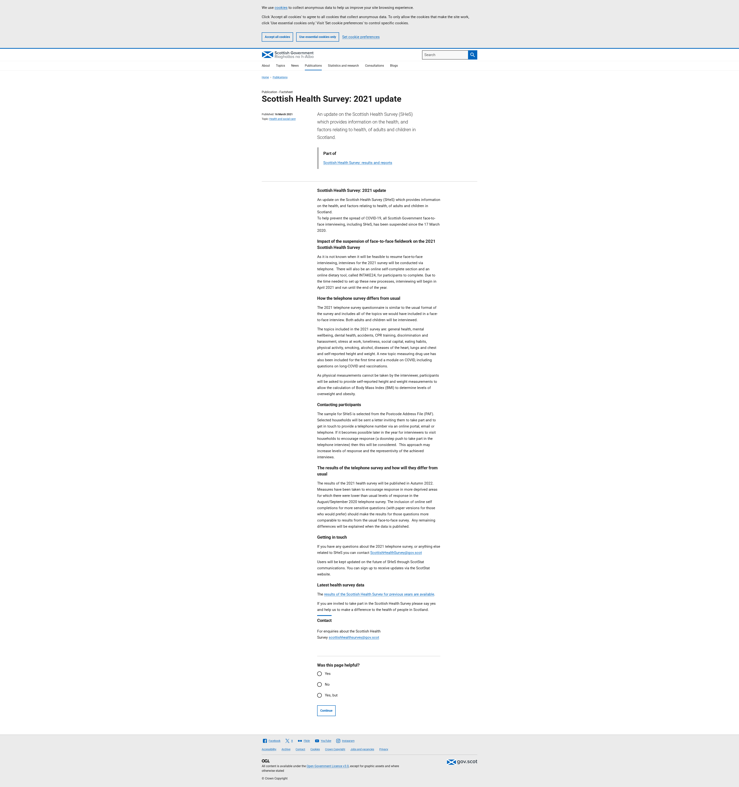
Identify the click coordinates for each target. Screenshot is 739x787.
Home (265, 77)
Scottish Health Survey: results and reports (357, 162)
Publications (313, 65)
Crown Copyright (335, 749)
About (266, 65)
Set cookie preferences (361, 37)
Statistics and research (343, 65)
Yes (328, 673)
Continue (326, 710)
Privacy (383, 749)
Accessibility (269, 749)
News (295, 65)
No (327, 684)
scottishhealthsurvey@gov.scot (354, 637)
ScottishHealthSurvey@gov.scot (396, 552)
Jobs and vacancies (362, 749)
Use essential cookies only (317, 37)
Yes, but (331, 695)
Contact (300, 749)
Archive (286, 749)
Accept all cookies (277, 37)
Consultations (374, 65)
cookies (281, 7)
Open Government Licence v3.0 (328, 766)
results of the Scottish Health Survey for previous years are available (379, 594)
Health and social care (282, 118)
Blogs (394, 65)
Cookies (315, 749)
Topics (280, 65)
